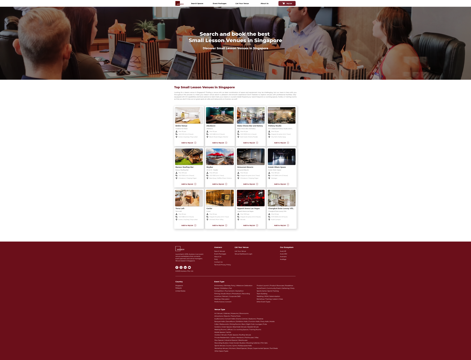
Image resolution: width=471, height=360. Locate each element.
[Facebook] (176, 267)
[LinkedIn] (185, 267)
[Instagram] (181, 267)
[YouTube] (189, 267)
